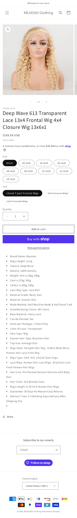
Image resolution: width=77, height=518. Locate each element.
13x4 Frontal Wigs (19, 201)
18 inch (10, 171)
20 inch (28, 171)
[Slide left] (31, 102)
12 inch (64, 171)
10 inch (26, 163)
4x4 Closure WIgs (60, 193)
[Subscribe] (56, 450)
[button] (7, 13)
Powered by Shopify (51, 511)
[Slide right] (46, 102)
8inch (9, 163)
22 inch (46, 171)
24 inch (10, 179)
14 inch (44, 163)
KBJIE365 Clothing (32, 511)
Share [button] (10, 416)
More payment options (39, 247)
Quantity (7, 209)
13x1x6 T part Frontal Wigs (22, 193)
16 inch (61, 163)
